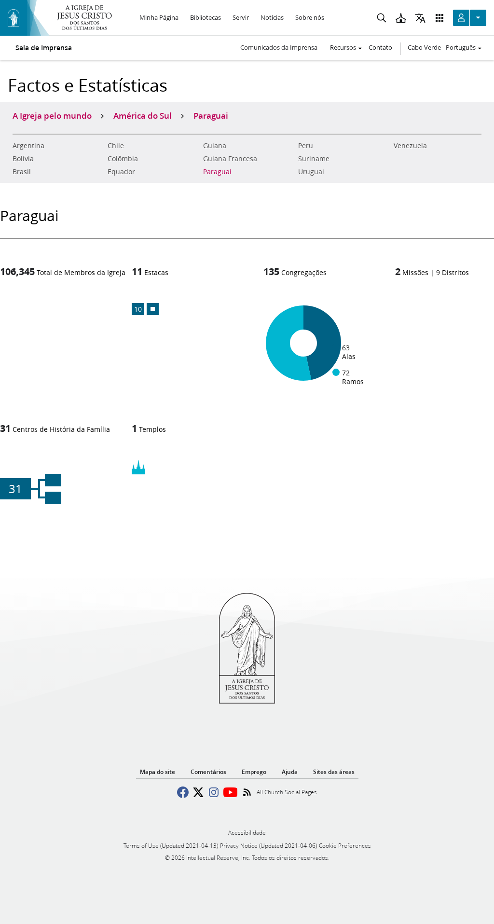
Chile (116, 146)
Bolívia (23, 159)
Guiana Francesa (230, 159)
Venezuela (410, 146)
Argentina (28, 146)
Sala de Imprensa (43, 47)
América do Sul (142, 115)
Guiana (214, 146)
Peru (305, 146)
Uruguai (311, 172)
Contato (380, 47)
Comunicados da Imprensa (278, 47)
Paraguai (217, 172)
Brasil (22, 172)
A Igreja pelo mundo (52, 115)
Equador (121, 172)
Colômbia (123, 159)
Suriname (313, 159)
